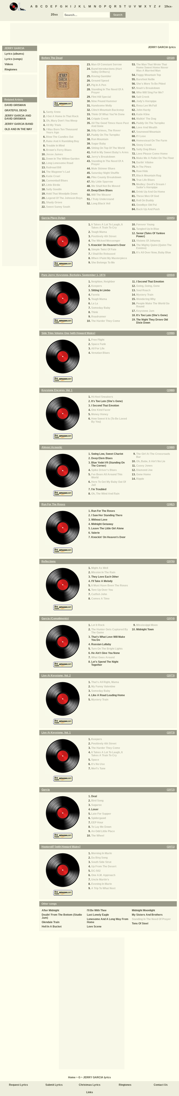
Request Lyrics (18, 1084)
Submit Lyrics (54, 1084)
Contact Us (161, 1084)
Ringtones (11, 69)
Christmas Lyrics (89, 1084)
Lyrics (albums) (14, 53)
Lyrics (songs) (13, 59)
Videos (9, 64)
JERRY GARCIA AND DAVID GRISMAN (18, 117)
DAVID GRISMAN (15, 105)
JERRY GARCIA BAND (19, 123)
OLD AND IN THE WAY (18, 129)
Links (89, 1092)
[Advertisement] (89, 33)
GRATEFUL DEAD (16, 110)
